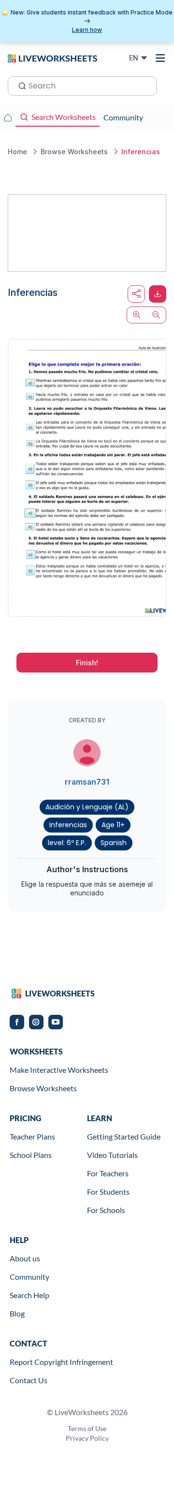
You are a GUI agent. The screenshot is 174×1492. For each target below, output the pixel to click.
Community (29, 1276)
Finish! (87, 662)
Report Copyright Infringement (61, 1361)
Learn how (87, 29)
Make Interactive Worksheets (59, 1069)
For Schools (106, 1209)
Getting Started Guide (123, 1136)
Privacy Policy (87, 1438)
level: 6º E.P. (67, 843)
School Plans (31, 1154)
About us (25, 1258)
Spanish (114, 843)
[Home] (52, 57)
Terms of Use (87, 1428)
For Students (108, 1191)
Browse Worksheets (43, 1088)
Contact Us (28, 1380)
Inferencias (68, 825)
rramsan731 (87, 782)
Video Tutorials (112, 1154)
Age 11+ (113, 825)
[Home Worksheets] (7, 117)
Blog (17, 1313)
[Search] (19, 85)
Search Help (29, 1295)
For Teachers (108, 1173)
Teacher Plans (32, 1136)
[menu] (160, 58)
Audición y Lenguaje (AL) (87, 807)
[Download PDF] (157, 294)
